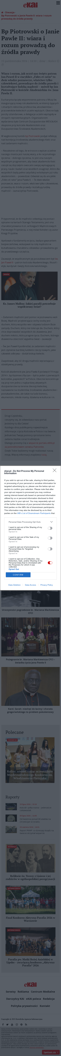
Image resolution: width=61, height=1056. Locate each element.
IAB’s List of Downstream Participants (34, 513)
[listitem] (30, 521)
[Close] (55, 471)
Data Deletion (14, 585)
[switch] (50, 528)
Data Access (30, 585)
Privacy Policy (46, 585)
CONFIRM (18, 575)
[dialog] (30, 528)
